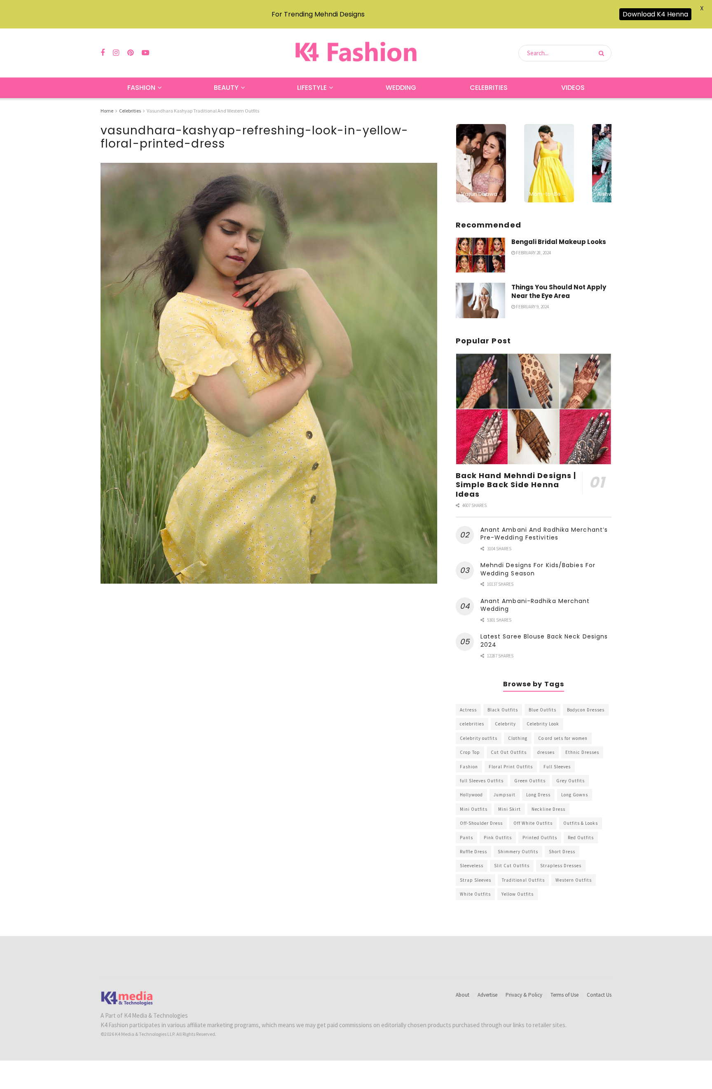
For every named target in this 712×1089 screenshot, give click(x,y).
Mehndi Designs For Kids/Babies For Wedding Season (537, 569)
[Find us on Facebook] (103, 53)
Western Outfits (573, 880)
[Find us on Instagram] (116, 53)
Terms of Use (564, 994)
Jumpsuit (504, 795)
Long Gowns (574, 795)
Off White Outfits (533, 823)
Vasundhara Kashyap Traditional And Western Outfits (203, 111)
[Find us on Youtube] (145, 53)
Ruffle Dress (473, 851)
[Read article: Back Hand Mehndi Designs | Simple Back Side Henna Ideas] (533, 409)
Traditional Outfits (523, 880)
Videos (573, 87)
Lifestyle (312, 87)
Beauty (226, 87)
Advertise (487, 994)
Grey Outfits (570, 781)
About (462, 994)
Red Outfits (581, 837)
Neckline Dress (548, 809)
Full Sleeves (557, 767)
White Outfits (475, 894)
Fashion (141, 87)
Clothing (517, 738)
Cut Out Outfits (509, 752)
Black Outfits (502, 710)
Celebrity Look (543, 724)
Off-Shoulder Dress (481, 823)
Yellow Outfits (517, 894)
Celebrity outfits (478, 738)
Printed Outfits (539, 837)
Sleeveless (471, 865)
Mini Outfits (473, 809)
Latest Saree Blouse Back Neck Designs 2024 (544, 640)
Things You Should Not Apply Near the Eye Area (558, 291)
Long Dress (538, 795)
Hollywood (471, 795)
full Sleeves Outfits (482, 781)
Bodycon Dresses (585, 710)
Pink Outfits (498, 837)
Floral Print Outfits (511, 767)
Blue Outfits (542, 710)
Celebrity (505, 724)
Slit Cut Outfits (511, 865)
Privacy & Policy (524, 994)
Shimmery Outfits (518, 851)
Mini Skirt (509, 809)
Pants (466, 837)
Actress (468, 710)
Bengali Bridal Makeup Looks (558, 241)
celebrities (472, 724)
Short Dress (562, 851)
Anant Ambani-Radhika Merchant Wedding (535, 605)
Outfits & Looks (580, 823)
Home (107, 111)
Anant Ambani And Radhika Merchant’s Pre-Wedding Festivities (544, 534)
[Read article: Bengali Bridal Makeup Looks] (480, 255)
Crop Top (470, 752)
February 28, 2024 (533, 253)
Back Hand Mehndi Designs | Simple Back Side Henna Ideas (516, 484)
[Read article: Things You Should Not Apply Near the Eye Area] (480, 300)
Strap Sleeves (475, 880)
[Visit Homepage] (356, 53)
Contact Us (599, 994)
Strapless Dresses (560, 865)
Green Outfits (530, 781)
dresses (546, 752)
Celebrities (489, 87)
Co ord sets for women (563, 738)
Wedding (401, 87)
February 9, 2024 (532, 307)
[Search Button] (603, 53)
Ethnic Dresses (582, 752)
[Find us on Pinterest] (130, 53)
